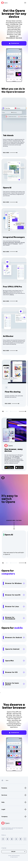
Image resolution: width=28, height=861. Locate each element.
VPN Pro (12, 294)
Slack (9, 243)
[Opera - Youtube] (16, 839)
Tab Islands (8, 135)
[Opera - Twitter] (11, 839)
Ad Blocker (8, 336)
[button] (14, 43)
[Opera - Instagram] (25, 839)
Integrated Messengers (14, 237)
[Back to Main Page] (4, 3)
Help (2, 802)
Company (4, 816)
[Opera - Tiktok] (7, 839)
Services (4, 795)
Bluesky (5, 243)
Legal (3, 809)
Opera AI (7, 187)
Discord (23, 242)
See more (19, 38)
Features (4, 788)
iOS (19, 34)
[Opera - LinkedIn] (20, 839)
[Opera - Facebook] (3, 839)
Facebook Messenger (8, 242)
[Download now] (9, 467)
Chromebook (10, 38)
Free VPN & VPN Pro (12, 286)
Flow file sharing (12, 392)
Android (12, 36)
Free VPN (5, 292)
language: (25, 2)
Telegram (15, 243)
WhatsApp (17, 242)
